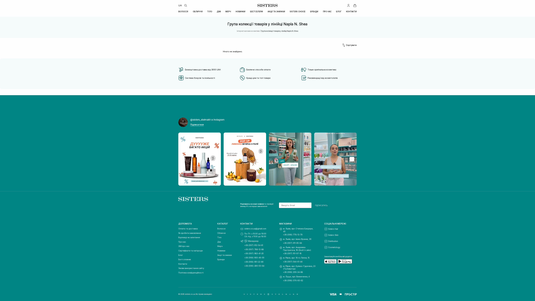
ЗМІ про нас (183, 246)
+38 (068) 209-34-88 (293, 272)
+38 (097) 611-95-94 (292, 243)
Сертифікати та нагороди (190, 250)
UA (180, 5)
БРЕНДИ (314, 11)
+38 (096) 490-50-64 (254, 266)
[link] (355, 5)
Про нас (182, 242)
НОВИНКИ (240, 11)
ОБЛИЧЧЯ (198, 11)
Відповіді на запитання (189, 237)
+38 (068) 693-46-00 (254, 257)
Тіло (219, 237)
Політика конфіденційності (191, 272)
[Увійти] (348, 5)
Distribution (333, 241)
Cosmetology (334, 247)
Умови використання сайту (191, 268)
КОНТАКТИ (351, 11)
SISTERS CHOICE (297, 11)
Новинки (221, 250)
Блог (180, 255)
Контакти (182, 264)
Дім (219, 242)
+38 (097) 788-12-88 (254, 249)
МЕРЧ (228, 11)
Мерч (219, 246)
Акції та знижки (224, 255)
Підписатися (197, 124)
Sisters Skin (333, 235)
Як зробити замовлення (189, 233)
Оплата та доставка (188, 228)
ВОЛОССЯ (183, 11)
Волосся (221, 228)
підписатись (321, 205)
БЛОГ (338, 11)
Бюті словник (184, 259)
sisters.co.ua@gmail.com (255, 228)
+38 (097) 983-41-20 (254, 253)
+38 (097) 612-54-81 (253, 245)
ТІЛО (209, 11)
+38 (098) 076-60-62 (293, 280)
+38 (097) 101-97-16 (292, 253)
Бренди (221, 259)
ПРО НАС (327, 11)
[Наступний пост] (352, 159)
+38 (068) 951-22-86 (253, 262)
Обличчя (221, 233)
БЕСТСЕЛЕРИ (256, 11)
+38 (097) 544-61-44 (292, 261)
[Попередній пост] (183, 159)
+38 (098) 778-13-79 (292, 234)
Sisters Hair (333, 229)
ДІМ (219, 11)
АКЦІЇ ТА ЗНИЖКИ (276, 11)
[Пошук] (185, 5)
